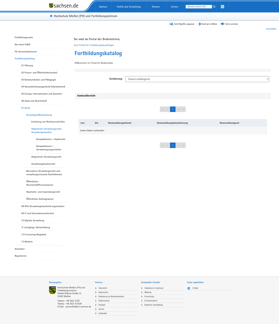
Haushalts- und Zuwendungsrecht (43, 191)
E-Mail (195, 288)
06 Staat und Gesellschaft (34, 100)
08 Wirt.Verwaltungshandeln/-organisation (42, 206)
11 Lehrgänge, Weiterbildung (35, 227)
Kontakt (101, 305)
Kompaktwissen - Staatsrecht (50, 139)
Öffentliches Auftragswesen (40, 198)
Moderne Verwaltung (154, 305)
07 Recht (25, 107)
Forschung (149, 296)
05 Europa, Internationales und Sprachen (41, 93)
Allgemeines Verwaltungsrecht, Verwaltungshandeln (46, 130)
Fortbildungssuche (24, 37)
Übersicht (102, 288)
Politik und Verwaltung (129, 6)
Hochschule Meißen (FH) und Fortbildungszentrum (85, 16)
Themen (156, 6)
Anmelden (271, 28)
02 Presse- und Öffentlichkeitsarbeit (39, 72)
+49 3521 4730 (72, 301)
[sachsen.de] (70, 7)
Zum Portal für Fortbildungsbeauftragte (94, 45)
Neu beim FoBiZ (22, 44)
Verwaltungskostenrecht (43, 163)
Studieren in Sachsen (154, 288)
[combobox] (199, 7)
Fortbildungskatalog (25, 58)
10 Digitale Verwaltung (32, 220)
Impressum (103, 292)
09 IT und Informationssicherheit (37, 213)
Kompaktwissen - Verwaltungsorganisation (48, 148)
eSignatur (102, 313)
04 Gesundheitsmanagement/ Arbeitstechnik (43, 86)
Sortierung (115, 78)
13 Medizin (27, 241)
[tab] (70, 282)
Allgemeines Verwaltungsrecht (46, 156)
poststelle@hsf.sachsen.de (78, 306)
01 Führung (27, 65)
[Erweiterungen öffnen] (222, 6)
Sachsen (103, 6)
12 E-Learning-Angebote (33, 234)
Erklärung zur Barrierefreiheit (111, 296)
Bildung (148, 292)
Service (174, 6)
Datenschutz (103, 301)
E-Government (151, 301)
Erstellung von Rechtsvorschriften (48, 121)
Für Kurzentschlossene (26, 51)
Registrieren (21, 255)
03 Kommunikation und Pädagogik (38, 79)
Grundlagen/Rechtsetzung (39, 114)
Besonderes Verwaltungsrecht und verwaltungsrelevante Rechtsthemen (44, 173)
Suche (101, 309)
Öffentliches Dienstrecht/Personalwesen (39, 183)
